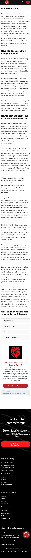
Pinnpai (3, 498)
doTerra (3, 501)
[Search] (23, 2)
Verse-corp (4, 477)
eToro (2, 515)
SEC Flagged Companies (8, 465)
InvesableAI (4, 503)
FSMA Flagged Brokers (7, 467)
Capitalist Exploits (6, 513)
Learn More (13, 540)
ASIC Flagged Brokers (7, 462)
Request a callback (15, 386)
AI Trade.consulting (6, 484)
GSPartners (4, 479)
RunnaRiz (4, 496)
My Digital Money (6, 518)
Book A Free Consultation (7, 544)
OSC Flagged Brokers (7, 470)
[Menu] (2, 2)
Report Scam (28, 2)
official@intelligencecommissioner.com (13, 548)
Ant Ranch (4, 482)
